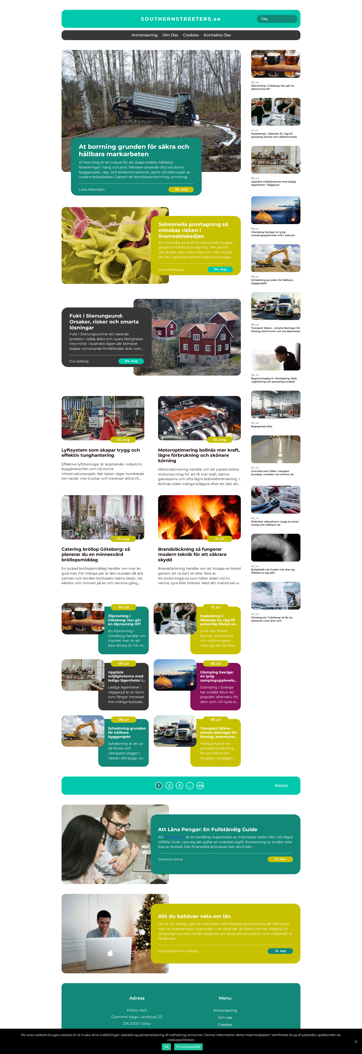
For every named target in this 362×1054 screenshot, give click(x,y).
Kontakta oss (217, 35)
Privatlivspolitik (188, 1047)
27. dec (280, 859)
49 (200, 785)
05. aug (181, 189)
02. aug (219, 439)
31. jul (219, 538)
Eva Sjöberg (79, 361)
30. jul (123, 607)
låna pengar (175, 837)
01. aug (123, 538)
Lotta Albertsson (92, 189)
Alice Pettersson (171, 270)
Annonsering (145, 35)
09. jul (123, 663)
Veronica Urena (170, 859)
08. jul (215, 663)
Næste (281, 785)
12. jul (215, 607)
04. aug (220, 269)
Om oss (170, 35)
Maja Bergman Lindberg (178, 951)
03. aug (123, 439)
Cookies (191, 35)
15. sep (280, 951)
